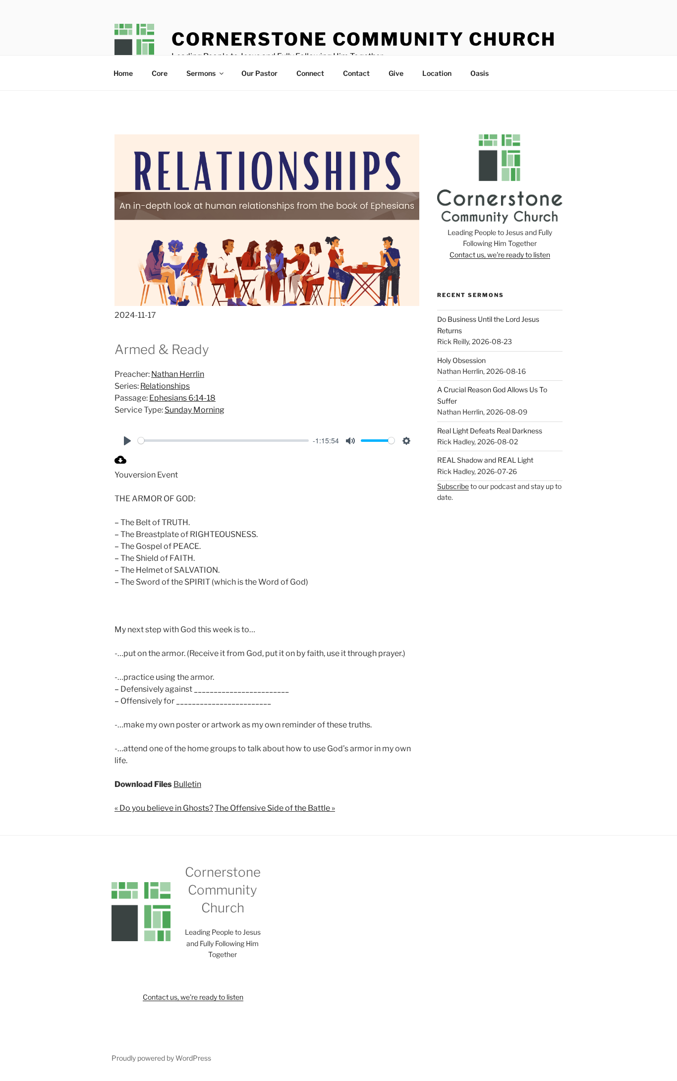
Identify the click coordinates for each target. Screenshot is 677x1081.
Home (123, 73)
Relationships (165, 386)
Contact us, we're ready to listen (500, 254)
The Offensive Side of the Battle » (275, 808)
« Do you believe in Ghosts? (163, 808)
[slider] (223, 440)
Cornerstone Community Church (363, 39)
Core (160, 73)
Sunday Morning (195, 410)
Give (396, 73)
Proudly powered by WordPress (161, 1058)
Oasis (479, 73)
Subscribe (453, 486)
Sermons (201, 73)
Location (436, 73)
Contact (356, 73)
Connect (310, 73)
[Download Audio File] (120, 463)
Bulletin (187, 784)
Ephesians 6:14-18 (182, 398)
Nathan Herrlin (177, 374)
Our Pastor (259, 73)
